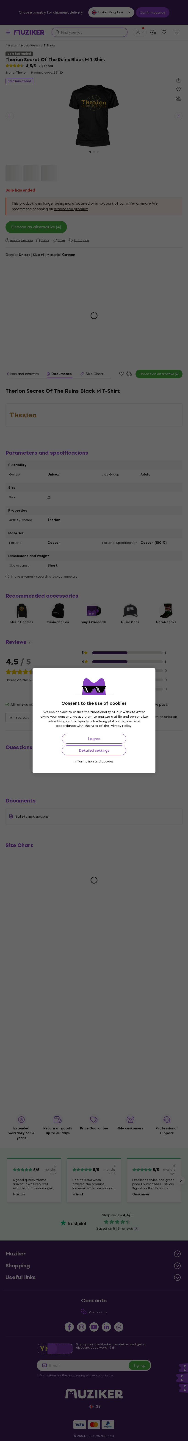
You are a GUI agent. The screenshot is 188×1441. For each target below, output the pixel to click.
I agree (94, 739)
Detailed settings (94, 750)
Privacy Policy (120, 725)
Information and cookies (94, 761)
